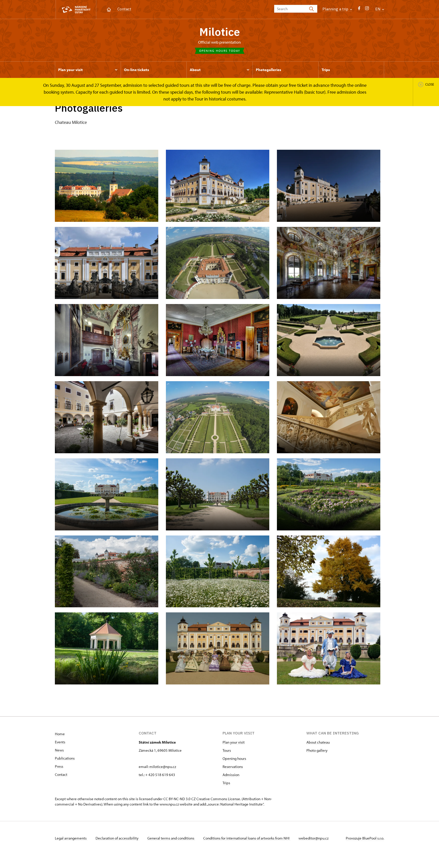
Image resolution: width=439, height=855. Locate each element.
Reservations (233, 766)
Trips (226, 782)
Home (60, 733)
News (59, 750)
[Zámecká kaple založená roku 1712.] (106, 340)
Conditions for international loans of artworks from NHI (246, 838)
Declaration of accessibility (117, 838)
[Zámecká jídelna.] (217, 340)
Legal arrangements (71, 838)
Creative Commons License (218, 798)
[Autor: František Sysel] (328, 340)
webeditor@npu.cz (313, 838)
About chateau (318, 742)
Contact (124, 9)
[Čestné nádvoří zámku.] (328, 186)
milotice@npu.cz (162, 766)
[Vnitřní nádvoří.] (106, 417)
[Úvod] (108, 9)
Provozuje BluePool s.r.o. (365, 838)
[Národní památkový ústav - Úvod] (76, 9)
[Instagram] (367, 9)
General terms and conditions (171, 838)
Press (59, 766)
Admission (231, 774)
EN (378, 9)
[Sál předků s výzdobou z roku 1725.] (328, 263)
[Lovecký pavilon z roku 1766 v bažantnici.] (106, 648)
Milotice (219, 32)
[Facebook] (359, 9)
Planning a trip (335, 9)
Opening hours (234, 758)
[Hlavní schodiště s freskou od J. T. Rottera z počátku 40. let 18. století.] (328, 417)
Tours (227, 750)
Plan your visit (234, 742)
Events (60, 742)
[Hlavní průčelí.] (106, 263)
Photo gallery (316, 750)
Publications (65, 758)
